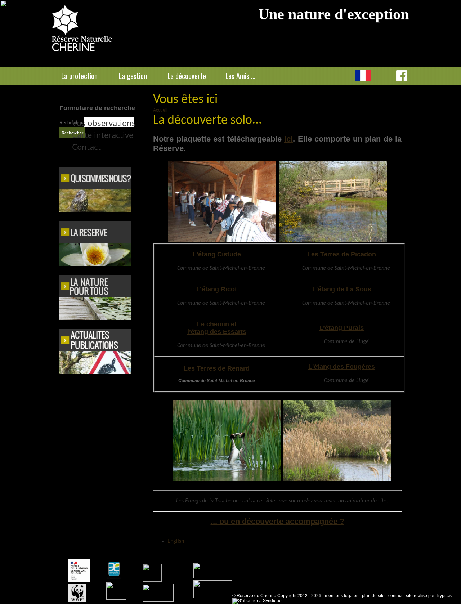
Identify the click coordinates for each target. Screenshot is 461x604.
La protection (79, 75)
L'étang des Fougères (341, 366)
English (382, 75)
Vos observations (104, 122)
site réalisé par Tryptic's (429, 595)
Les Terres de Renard (217, 368)
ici (288, 138)
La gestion (133, 75)
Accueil (160, 110)
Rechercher (71, 122)
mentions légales (341, 595)
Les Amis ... (240, 75)
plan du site (373, 595)
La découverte (186, 75)
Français (363, 75)
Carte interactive (102, 134)
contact (395, 595)
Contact (86, 146)
